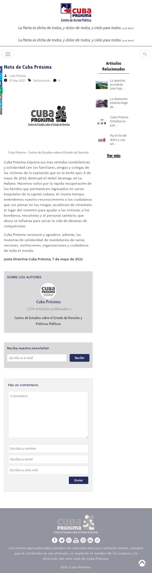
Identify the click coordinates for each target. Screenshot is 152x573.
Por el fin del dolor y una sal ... (118, 139)
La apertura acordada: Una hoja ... (117, 84)
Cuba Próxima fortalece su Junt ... (119, 121)
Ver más (114, 155)
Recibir (80, 358)
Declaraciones (41, 80)
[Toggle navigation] (7, 54)
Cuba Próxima (17, 76)
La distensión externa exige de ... (119, 103)
